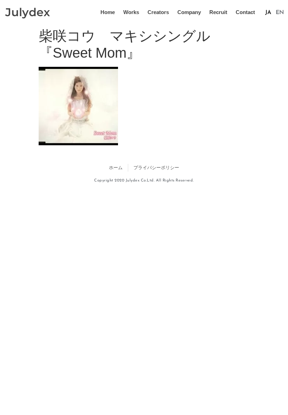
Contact (245, 12)
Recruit (218, 12)
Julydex (27, 12)
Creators (158, 12)
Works (131, 12)
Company (189, 12)
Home (107, 12)
